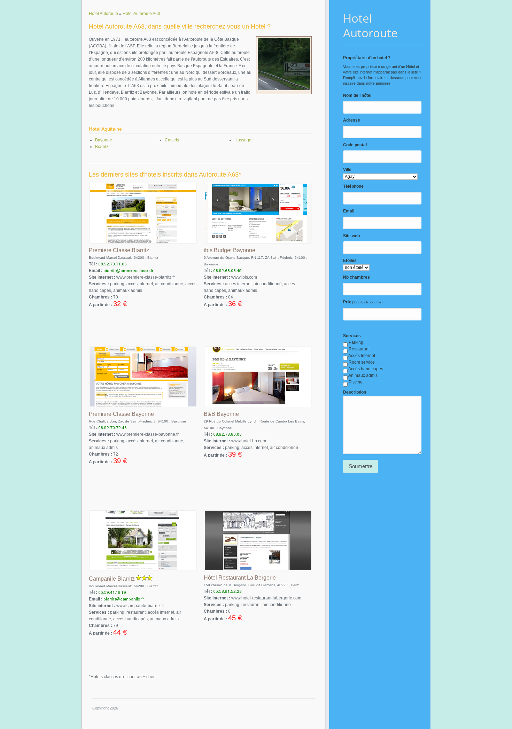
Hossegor (243, 140)
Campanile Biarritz (112, 579)
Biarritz (101, 146)
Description (354, 392)
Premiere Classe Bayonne (121, 414)
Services (352, 335)
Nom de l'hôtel (357, 95)
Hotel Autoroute (370, 25)
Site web (351, 235)
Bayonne (103, 140)
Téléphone (353, 186)
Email (348, 211)
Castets (172, 140)
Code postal (355, 144)
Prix (347, 302)
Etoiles (350, 260)
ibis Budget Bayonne (229, 250)
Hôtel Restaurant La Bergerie (240, 578)
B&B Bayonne (221, 414)
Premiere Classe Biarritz (119, 250)
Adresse (351, 120)
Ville (347, 169)
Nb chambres (356, 277)
